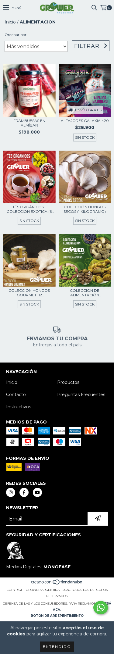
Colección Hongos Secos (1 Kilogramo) (85, 209)
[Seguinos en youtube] (37, 492)
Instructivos (18, 406)
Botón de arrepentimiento (57, 616)
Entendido (57, 646)
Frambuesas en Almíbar (29, 122)
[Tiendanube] (57, 584)
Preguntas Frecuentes (81, 394)
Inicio (10, 22)
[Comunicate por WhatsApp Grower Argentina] (100, 607)
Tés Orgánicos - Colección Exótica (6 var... (29, 209)
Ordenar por (15, 34)
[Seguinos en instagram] (10, 492)
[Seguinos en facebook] (24, 492)
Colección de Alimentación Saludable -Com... (84, 292)
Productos (68, 382)
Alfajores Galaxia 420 (85, 120)
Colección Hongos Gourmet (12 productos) (29, 292)
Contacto (16, 394)
